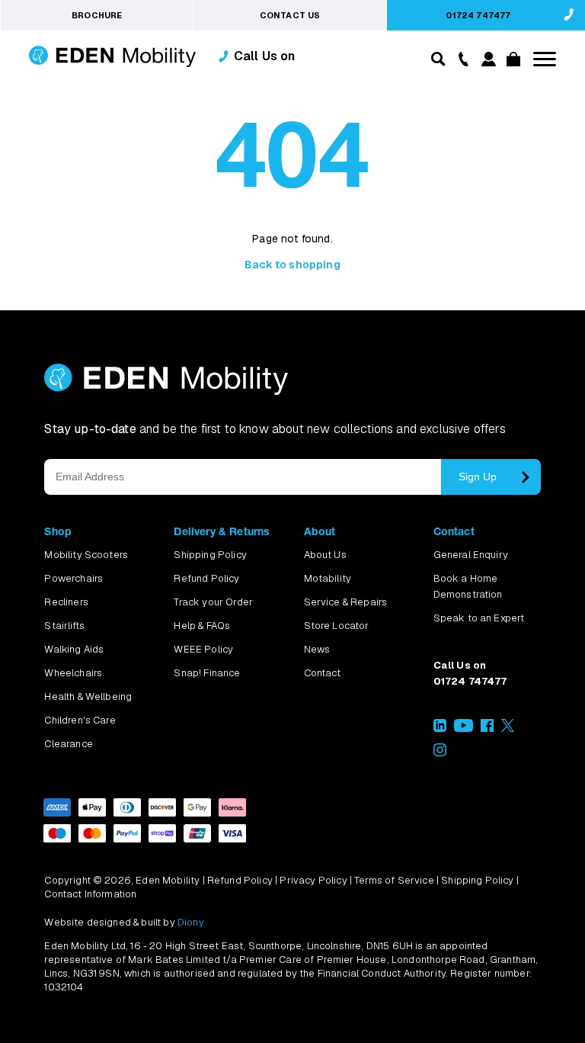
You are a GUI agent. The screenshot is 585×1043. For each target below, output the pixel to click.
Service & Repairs (346, 601)
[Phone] (460, 58)
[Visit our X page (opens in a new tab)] (507, 728)
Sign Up (478, 476)
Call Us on (265, 56)
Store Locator (336, 625)
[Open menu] (544, 59)
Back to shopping (292, 264)
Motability (328, 578)
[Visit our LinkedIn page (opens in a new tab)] (439, 728)
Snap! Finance (207, 672)
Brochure (97, 15)
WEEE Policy (203, 649)
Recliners (66, 601)
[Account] (486, 62)
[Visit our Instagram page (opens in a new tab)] (439, 752)
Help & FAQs (202, 625)
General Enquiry (470, 554)
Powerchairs (73, 578)
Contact (322, 672)
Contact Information (90, 893)
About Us (325, 554)
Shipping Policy (210, 554)
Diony (190, 922)
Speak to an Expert (479, 617)
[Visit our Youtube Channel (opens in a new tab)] (463, 728)
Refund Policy (206, 578)
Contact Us (290, 15)
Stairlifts (64, 625)
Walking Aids (74, 649)
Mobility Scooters (86, 554)
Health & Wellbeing (88, 696)
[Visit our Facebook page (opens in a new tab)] (487, 728)
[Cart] (511, 62)
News (317, 649)
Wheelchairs (73, 672)
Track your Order (213, 601)
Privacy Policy (313, 880)
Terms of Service (394, 880)
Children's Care (79, 720)
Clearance (68, 743)
